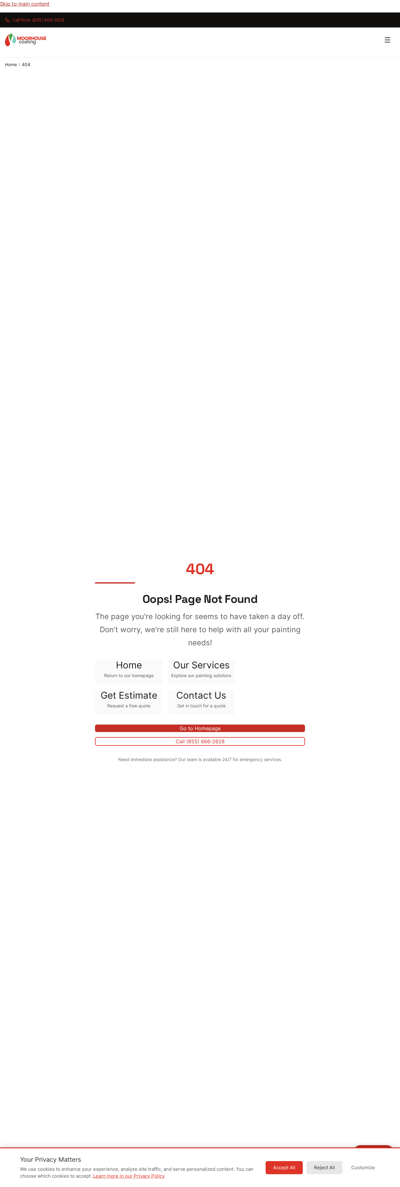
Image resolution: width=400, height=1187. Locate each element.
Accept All (284, 1167)
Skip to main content (24, 4)
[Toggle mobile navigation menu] (387, 39)
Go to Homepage (200, 728)
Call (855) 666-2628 (200, 741)
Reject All (324, 1167)
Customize (363, 1167)
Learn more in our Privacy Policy (129, 1176)
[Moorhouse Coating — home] (25, 40)
